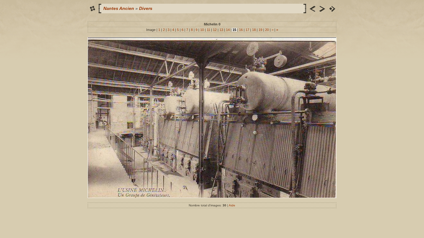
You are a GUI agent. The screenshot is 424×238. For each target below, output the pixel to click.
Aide (232, 205)
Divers (145, 8)
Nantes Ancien (118, 8)
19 (260, 30)
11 (208, 30)
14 (228, 30)
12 (215, 30)
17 (247, 30)
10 (202, 30)
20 (267, 30)
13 (221, 30)
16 (241, 30)
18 (254, 30)
